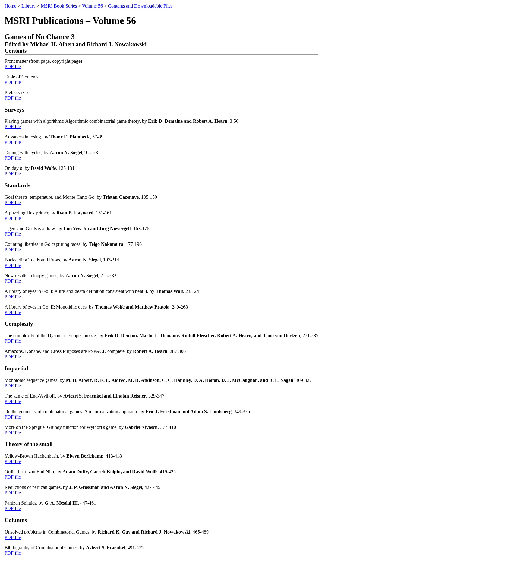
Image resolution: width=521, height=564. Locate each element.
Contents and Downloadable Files (140, 5)
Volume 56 (92, 5)
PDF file (13, 66)
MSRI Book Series (59, 5)
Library (28, 5)
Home (10, 5)
